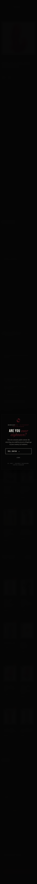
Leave (18, 457)
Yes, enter (14, 451)
